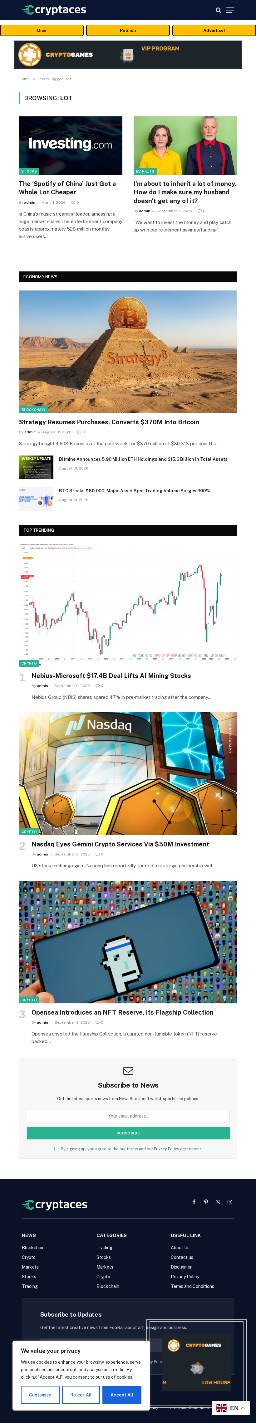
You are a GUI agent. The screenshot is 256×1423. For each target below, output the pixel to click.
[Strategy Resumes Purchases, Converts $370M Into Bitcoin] (128, 351)
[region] (81, 1376)
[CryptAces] (54, 10)
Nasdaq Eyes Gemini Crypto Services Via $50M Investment (120, 844)
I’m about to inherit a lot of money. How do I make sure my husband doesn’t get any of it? (185, 192)
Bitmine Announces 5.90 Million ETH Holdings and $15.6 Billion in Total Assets (143, 459)
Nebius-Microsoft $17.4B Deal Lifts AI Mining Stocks (111, 676)
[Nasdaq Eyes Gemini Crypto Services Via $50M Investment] (128, 773)
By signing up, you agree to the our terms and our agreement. (131, 1149)
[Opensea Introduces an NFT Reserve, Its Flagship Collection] (128, 942)
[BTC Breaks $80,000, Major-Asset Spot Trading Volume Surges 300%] (36, 499)
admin (29, 202)
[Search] (218, 10)
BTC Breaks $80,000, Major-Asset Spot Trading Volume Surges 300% (134, 490)
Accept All (122, 1394)
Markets (145, 171)
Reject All (81, 1394)
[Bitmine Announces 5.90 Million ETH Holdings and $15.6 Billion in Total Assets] (36, 467)
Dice (42, 30)
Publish (128, 30)
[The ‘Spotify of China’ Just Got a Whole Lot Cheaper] (70, 145)
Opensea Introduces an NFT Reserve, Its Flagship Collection (123, 1012)
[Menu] (230, 10)
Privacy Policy (166, 1149)
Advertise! (214, 30)
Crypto (29, 663)
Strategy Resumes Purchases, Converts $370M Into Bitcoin (109, 422)
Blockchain (33, 410)
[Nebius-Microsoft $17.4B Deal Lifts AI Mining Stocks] (128, 605)
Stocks (29, 171)
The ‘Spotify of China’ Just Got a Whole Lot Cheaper (67, 188)
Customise (40, 1394)
